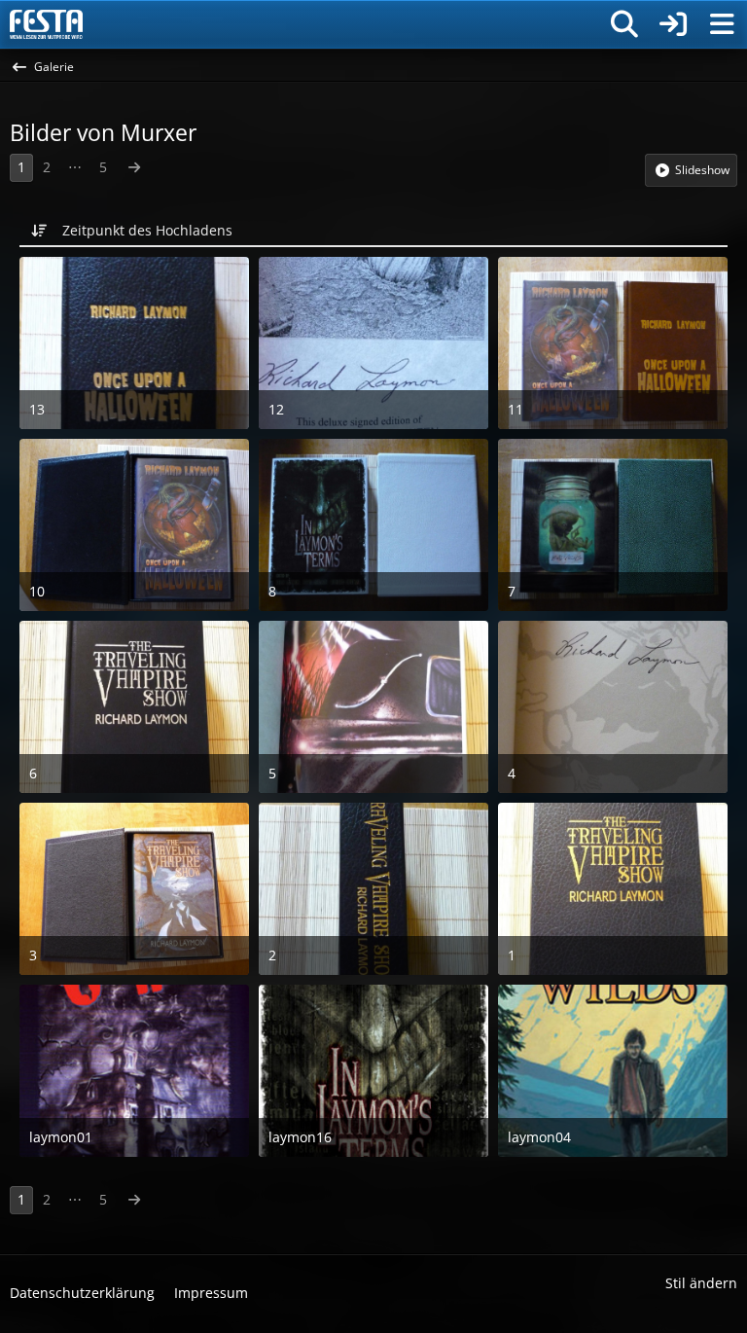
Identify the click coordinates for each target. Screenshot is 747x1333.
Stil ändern (701, 1283)
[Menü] (721, 24)
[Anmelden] (673, 24)
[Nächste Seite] (134, 168)
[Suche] (624, 24)
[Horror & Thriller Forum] (46, 24)
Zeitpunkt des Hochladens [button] (147, 230)
